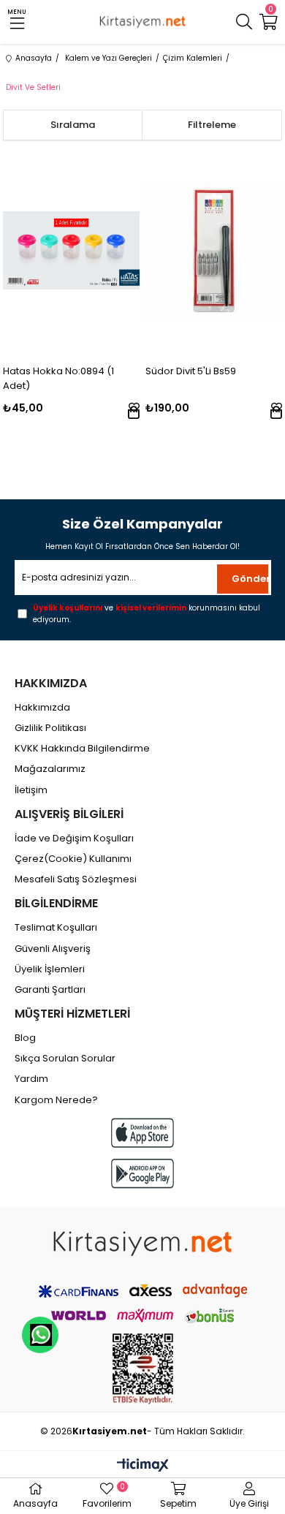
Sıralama (72, 125)
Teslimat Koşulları (56, 927)
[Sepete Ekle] (134, 412)
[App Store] (142, 1133)
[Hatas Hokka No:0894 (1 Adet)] (71, 250)
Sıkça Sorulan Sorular (65, 1058)
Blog (25, 1038)
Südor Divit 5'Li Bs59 (190, 371)
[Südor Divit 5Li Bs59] (213, 250)
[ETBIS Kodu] (143, 1368)
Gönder (250, 579)
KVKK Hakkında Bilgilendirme (82, 748)
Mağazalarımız (50, 769)
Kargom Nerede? (56, 1100)
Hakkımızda (42, 707)
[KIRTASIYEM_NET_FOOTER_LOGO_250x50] (142, 1243)
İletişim (31, 790)
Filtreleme (212, 125)
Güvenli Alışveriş (53, 948)
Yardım (31, 1079)
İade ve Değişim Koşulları (74, 838)
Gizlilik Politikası (50, 728)
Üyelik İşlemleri (50, 969)
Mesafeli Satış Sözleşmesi (76, 879)
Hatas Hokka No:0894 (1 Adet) (58, 378)
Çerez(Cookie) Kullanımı (73, 859)
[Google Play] (142, 1174)
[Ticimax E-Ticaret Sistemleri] (143, 1466)
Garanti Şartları (50, 989)
